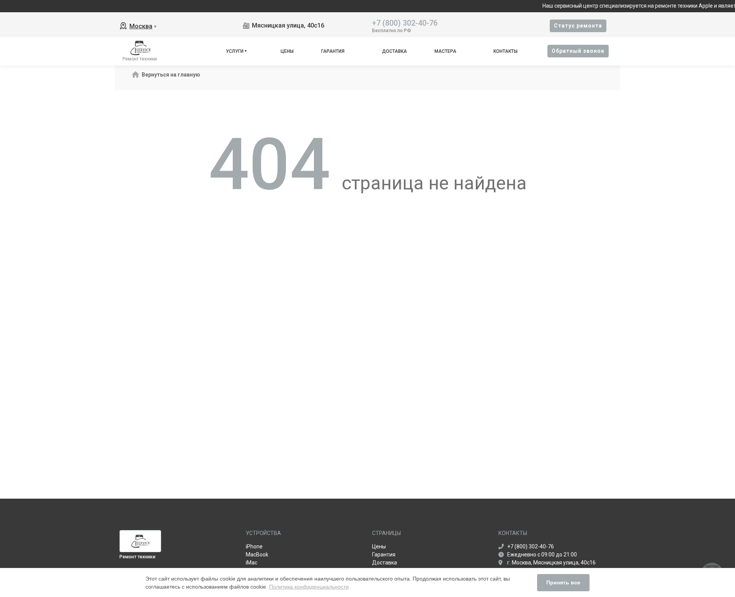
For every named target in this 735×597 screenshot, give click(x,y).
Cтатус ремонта (578, 26)
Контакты (505, 51)
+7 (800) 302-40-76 (405, 22)
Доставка (394, 51)
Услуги (234, 51)
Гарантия (333, 51)
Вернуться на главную (171, 75)
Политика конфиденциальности (309, 587)
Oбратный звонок (578, 51)
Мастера (445, 51)
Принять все (563, 582)
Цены (287, 51)
